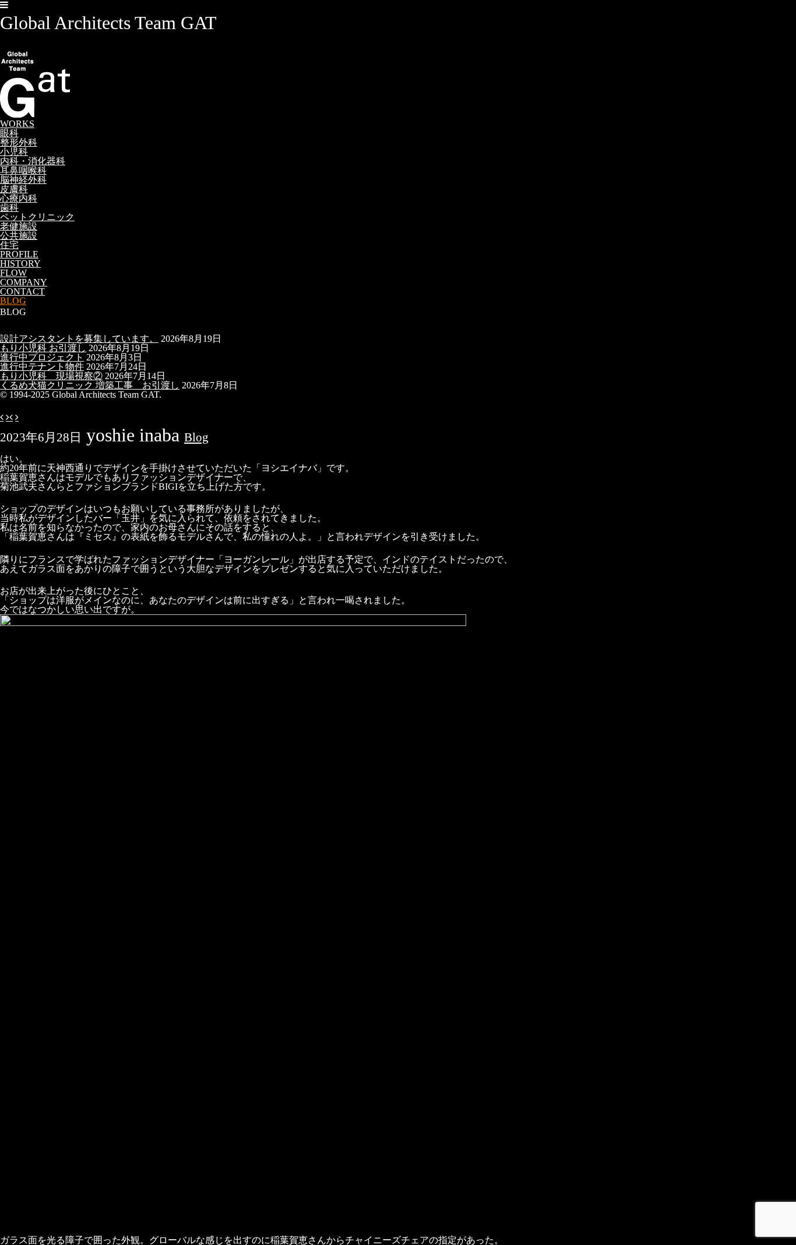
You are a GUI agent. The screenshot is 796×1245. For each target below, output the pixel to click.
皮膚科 (14, 189)
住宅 (9, 245)
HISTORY (20, 263)
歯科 (9, 208)
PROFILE (19, 254)
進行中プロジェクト (42, 357)
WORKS (17, 124)
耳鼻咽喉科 (23, 170)
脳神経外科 (23, 180)
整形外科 (18, 142)
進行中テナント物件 (42, 367)
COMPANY (23, 282)
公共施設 (18, 235)
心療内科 (18, 198)
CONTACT (22, 291)
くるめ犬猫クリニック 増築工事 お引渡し (89, 385)
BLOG (13, 301)
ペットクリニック (37, 217)
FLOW (13, 273)
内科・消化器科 (32, 161)
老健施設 (18, 226)
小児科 (14, 152)
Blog (196, 437)
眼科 (9, 133)
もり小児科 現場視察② (51, 376)
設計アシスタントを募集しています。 (79, 339)
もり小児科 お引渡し (43, 348)
